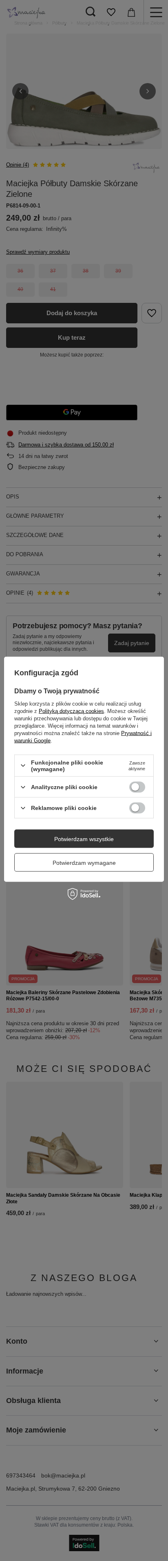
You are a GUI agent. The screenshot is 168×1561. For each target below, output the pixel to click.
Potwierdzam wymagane (84, 862)
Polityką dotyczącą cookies (71, 711)
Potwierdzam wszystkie (84, 838)
